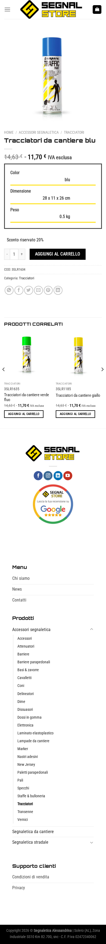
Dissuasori (25, 709)
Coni (20, 685)
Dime (21, 701)
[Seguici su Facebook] (38, 475)
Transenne (25, 811)
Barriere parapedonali (33, 662)
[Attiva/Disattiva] (91, 629)
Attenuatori (25, 646)
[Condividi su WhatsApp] (9, 290)
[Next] (102, 380)
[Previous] (4, 380)
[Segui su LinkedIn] (58, 475)
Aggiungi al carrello (57, 254)
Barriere (23, 654)
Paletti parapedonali (32, 772)
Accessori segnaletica (39, 132)
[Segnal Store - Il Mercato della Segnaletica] (51, 9)
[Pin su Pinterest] (48, 290)
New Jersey (26, 764)
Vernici (22, 819)
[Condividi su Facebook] (18, 290)
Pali (20, 780)
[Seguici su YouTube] (67, 475)
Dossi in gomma (29, 717)
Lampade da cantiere (33, 741)
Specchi (23, 788)
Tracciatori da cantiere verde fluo (26, 397)
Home (9, 132)
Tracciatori (74, 132)
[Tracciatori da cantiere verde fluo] (27, 356)
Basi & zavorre (28, 670)
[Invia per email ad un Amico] (38, 290)
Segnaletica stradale (30, 842)
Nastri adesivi (27, 756)
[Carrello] (97, 9)
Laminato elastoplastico (35, 733)
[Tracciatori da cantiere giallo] (79, 356)
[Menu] (7, 9)
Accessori (24, 638)
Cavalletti (24, 678)
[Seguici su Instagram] (47, 475)
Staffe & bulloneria (31, 796)
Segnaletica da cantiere (33, 831)
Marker (22, 749)
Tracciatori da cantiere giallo (78, 395)
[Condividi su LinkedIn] (58, 290)
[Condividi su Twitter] (28, 290)
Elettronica (25, 725)
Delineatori (25, 694)
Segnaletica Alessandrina (53, 930)
